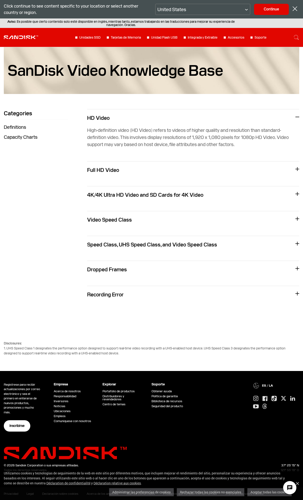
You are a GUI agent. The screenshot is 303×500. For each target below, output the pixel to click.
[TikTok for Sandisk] (274, 399)
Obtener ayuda (162, 391)
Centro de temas (113, 404)
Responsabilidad (65, 396)
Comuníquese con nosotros (72, 421)
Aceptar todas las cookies (269, 492)
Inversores (61, 401)
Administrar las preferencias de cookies (141, 492)
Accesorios (236, 37)
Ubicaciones (62, 411)
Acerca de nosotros (67, 391)
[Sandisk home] (21, 36)
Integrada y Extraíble (203, 37)
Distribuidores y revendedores (113, 397)
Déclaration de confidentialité (68, 483)
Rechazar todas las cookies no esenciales (210, 492)
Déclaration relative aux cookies (117, 483)
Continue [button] (271, 9)
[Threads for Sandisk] (265, 406)
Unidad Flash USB (164, 37)
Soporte (260, 37)
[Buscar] (296, 37)
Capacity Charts (20, 137)
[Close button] (295, 9)
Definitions (15, 127)
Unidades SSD (90, 37)
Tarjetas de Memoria (126, 37)
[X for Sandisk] (283, 399)
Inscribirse (17, 426)
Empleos (60, 416)
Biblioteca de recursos (167, 401)
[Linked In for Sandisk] (292, 398)
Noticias (59, 406)
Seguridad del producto (167, 406)
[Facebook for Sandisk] (265, 399)
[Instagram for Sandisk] (256, 399)
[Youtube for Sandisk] (256, 406)
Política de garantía (165, 396)
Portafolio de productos (118, 391)
